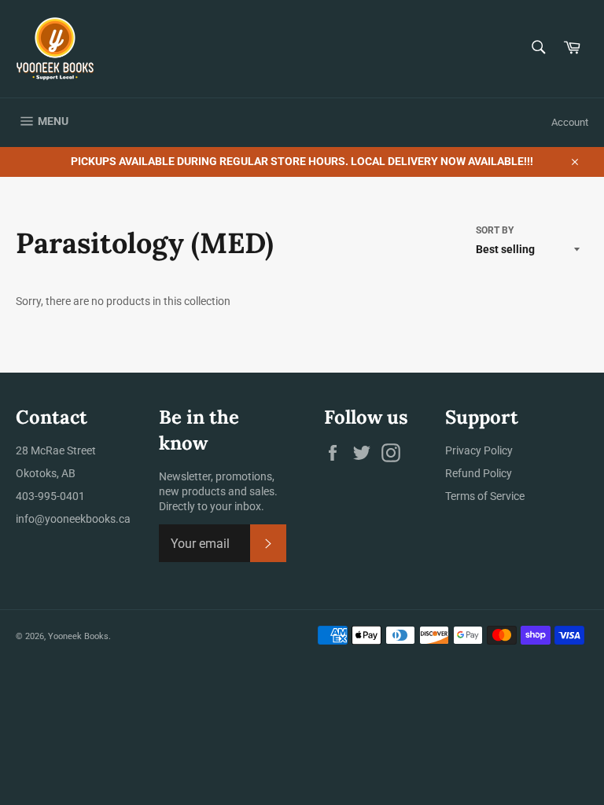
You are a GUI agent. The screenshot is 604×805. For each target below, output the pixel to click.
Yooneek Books (78, 636)
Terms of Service (485, 496)
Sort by (495, 230)
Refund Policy (478, 473)
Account (569, 122)
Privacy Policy (479, 450)
